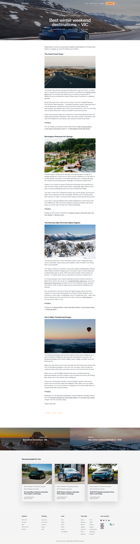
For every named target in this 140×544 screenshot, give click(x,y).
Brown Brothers (51, 309)
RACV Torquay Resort (85, 127)
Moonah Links (59, 215)
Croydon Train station (88, 398)
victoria (54, 413)
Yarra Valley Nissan (71, 398)
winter (59, 413)
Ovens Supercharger (88, 307)
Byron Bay (92, 534)
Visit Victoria (87, 297)
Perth (91, 519)
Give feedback (64, 531)
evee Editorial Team (59, 29)
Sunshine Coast (93, 529)
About (62, 519)
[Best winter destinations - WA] (35, 439)
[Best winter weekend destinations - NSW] (105, 439)
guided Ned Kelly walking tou (77, 281)
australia (47, 413)
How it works (44, 522)
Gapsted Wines (58, 307)
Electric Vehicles (64, 15)
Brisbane (83, 524)
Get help (24, 529)
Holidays (72, 15)
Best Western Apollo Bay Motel (80, 129)
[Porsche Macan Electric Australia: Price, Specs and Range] (37, 482)
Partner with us (25, 527)
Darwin (82, 531)
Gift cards (24, 522)
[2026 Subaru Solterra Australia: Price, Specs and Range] (70, 482)
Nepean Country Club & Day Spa (80, 213)
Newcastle (83, 534)
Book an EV (24, 519)
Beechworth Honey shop (52, 283)
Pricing (43, 527)
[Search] (117, 3)
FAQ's (43, 529)
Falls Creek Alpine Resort (72, 307)
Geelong (91, 527)
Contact (63, 529)
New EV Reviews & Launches (31, 489)
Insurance (44, 524)
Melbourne (83, 522)
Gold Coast (83, 529)
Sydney (82, 519)
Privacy (63, 527)
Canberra (92, 524)
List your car (44, 519)
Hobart (91, 522)
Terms (62, 524)
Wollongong (92, 531)
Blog (23, 524)
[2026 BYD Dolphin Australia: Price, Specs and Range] (103, 482)
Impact (62, 522)
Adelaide (83, 527)
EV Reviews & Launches (39, 486)
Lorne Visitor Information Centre (55, 129)
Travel (78, 15)
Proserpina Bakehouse (57, 398)
